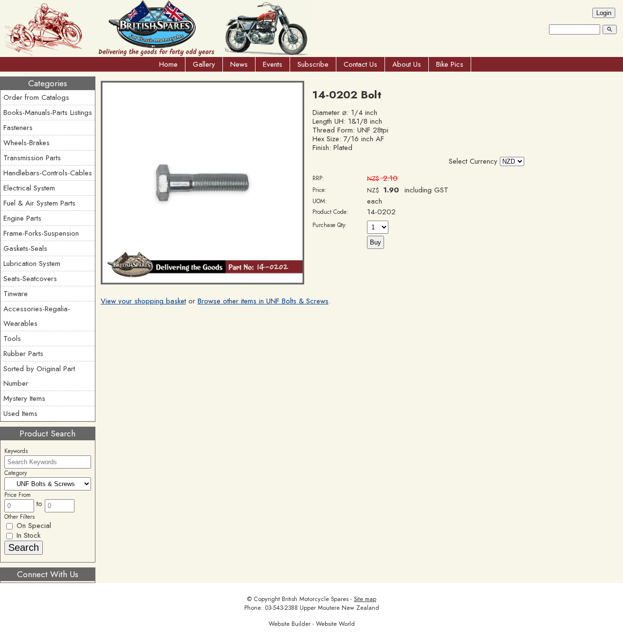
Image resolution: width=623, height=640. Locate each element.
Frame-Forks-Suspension (41, 233)
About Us (406, 64)
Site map (365, 599)
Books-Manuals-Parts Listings (47, 112)
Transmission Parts (32, 157)
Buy (375, 242)
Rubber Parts (23, 353)
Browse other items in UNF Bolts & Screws (263, 301)
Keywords (16, 451)
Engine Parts (22, 218)
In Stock (27, 535)
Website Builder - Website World (312, 624)
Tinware (15, 293)
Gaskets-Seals (25, 248)
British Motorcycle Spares (315, 599)
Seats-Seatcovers (30, 278)
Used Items (20, 413)
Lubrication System (31, 263)
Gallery (204, 64)
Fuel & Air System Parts (39, 203)
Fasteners (18, 127)
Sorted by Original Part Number (39, 376)
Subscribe (313, 64)
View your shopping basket (143, 301)
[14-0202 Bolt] (202, 282)
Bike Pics (449, 64)
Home (168, 64)
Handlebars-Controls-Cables (47, 173)
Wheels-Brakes (26, 142)
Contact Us (360, 64)
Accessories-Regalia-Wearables (36, 316)
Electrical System (29, 188)
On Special (32, 525)
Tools (12, 338)
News (239, 64)
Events (272, 64)
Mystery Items (24, 398)
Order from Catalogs (36, 97)
